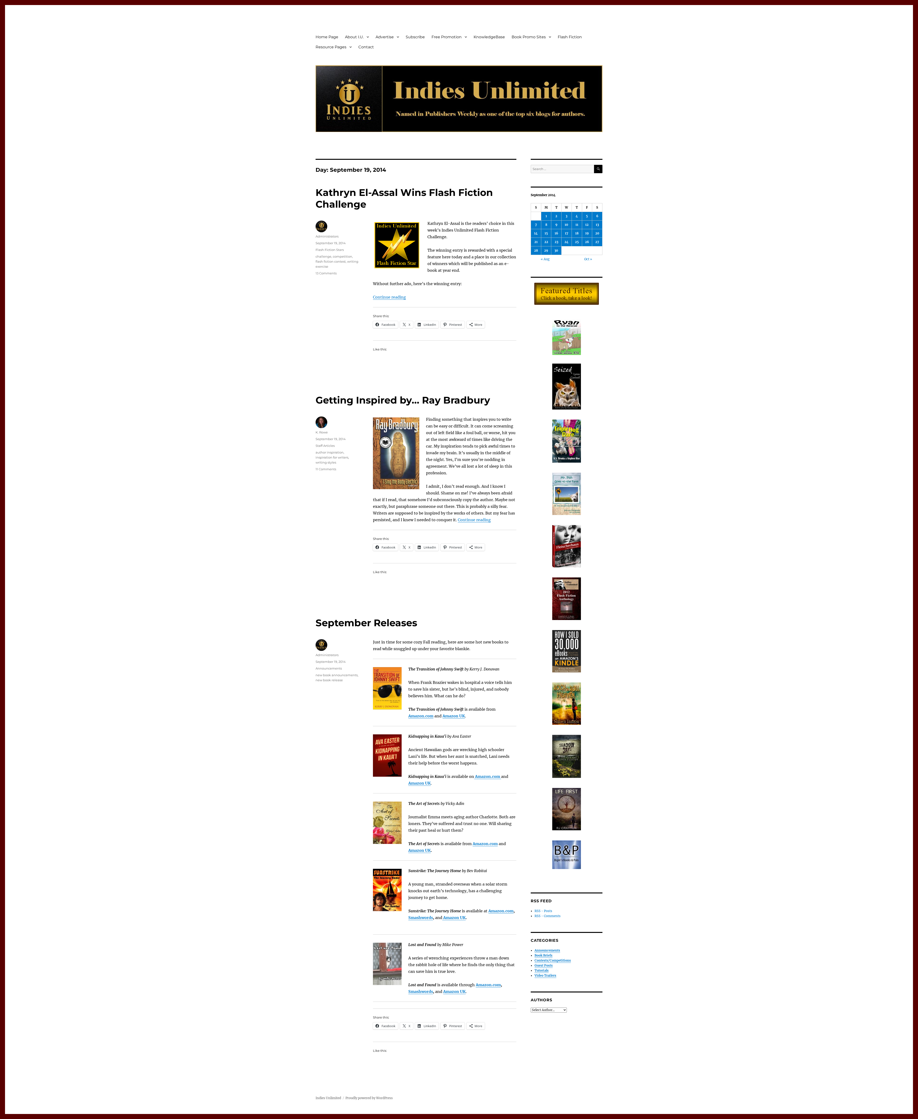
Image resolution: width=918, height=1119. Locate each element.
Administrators (327, 236)
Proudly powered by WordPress (369, 1098)
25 (577, 242)
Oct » (588, 259)
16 (556, 233)
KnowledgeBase (489, 37)
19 (587, 233)
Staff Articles (325, 446)
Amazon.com (420, 716)
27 (597, 242)
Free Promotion (447, 37)
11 (576, 225)
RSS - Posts (543, 911)
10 (566, 225)
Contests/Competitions (553, 960)
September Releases (366, 623)
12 (587, 225)
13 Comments (326, 273)
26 (587, 242)
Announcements (329, 668)
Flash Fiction (570, 37)
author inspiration (330, 452)
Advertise (385, 37)
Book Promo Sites (529, 37)
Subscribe (415, 37)
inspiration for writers (332, 457)
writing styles (326, 462)
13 (597, 225)
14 (536, 233)
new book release (329, 680)
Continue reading (389, 297)
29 (546, 251)
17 (566, 233)
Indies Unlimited (328, 1098)
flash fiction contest (331, 261)
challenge (323, 256)
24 (566, 242)
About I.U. (354, 37)
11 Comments (326, 469)
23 (556, 242)
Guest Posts (544, 966)
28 (536, 251)
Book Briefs (543, 955)
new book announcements (337, 675)
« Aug (545, 259)
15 (546, 233)
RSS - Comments (548, 916)
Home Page (327, 37)
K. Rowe (322, 432)
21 (536, 242)
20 (597, 233)
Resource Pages (331, 47)
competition (342, 256)
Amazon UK (419, 850)
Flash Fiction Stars (330, 250)
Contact (366, 47)
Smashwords (420, 917)
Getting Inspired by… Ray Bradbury (403, 400)
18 (577, 233)
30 (556, 251)
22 (546, 242)
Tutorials (542, 971)
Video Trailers (545, 976)
